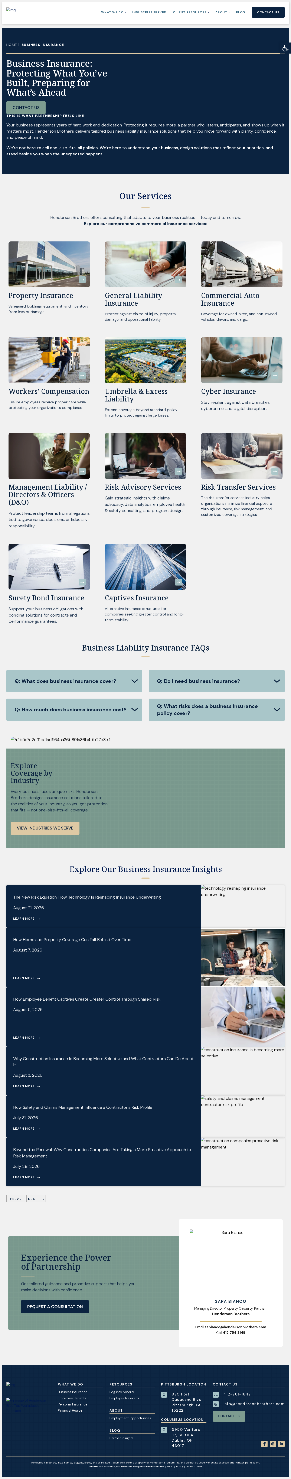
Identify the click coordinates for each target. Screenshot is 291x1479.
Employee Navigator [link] (124, 1398)
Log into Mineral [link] (121, 1392)
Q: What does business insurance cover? (65, 681)
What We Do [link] (70, 1384)
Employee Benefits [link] (72, 1398)
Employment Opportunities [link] (130, 1418)
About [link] (116, 1410)
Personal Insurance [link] (72, 1404)
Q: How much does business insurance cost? (71, 709)
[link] (285, 48)
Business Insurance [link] (72, 1392)
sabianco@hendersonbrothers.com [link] (235, 1327)
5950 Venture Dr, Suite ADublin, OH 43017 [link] (186, 1437)
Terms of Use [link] (194, 1466)
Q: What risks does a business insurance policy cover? (207, 709)
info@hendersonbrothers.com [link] (254, 1403)
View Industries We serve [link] (45, 828)
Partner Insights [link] (121, 1438)
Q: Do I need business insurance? (198, 681)
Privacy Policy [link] (175, 1466)
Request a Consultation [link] (55, 1306)
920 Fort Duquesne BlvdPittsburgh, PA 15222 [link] (187, 1402)
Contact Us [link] (26, 107)
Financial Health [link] (70, 1410)
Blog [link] (114, 1430)
